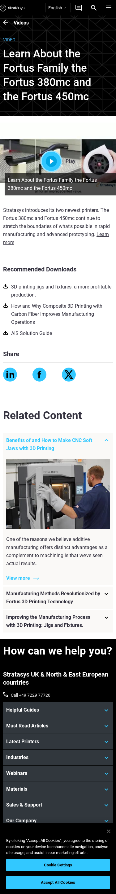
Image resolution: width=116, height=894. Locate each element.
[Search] (93, 8)
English (55, 7)
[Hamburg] (108, 8)
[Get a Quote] (78, 8)
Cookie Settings (58, 865)
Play (70, 161)
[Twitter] (69, 375)
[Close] (108, 831)
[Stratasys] (12, 8)
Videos (21, 23)
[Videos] (8, 23)
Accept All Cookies (58, 882)
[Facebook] (39, 375)
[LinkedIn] (10, 375)
